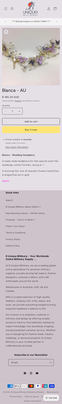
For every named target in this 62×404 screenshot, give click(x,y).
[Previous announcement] (5, 21)
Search (9, 200)
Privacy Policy (13, 239)
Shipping (18, 101)
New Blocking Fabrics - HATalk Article (25, 213)
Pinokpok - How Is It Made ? (20, 219)
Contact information (32, 401)
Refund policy (53, 392)
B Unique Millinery (19, 392)
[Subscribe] (50, 362)
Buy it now (31, 129)
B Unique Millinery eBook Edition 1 (23, 207)
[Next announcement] (56, 21)
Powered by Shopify (35, 392)
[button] (6, 8)
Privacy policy (16, 397)
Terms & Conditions (16, 232)
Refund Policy (13, 245)
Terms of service (32, 397)
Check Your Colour (15, 226)
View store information (16, 147)
